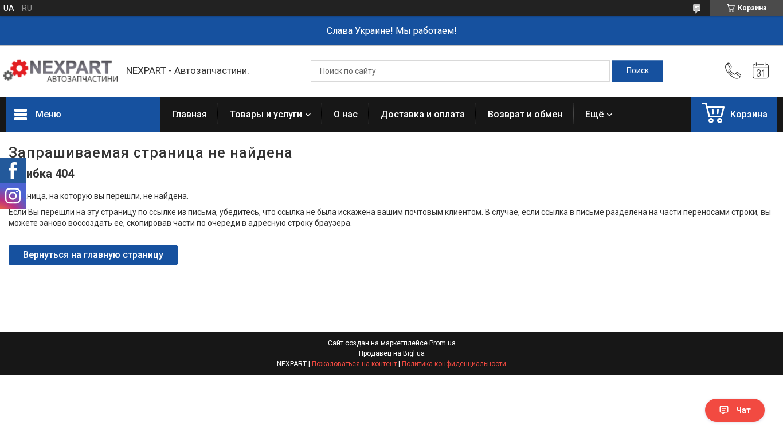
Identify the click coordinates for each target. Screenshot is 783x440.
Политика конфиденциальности (454, 364)
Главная (189, 114)
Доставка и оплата (423, 114)
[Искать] (637, 71)
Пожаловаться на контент (354, 364)
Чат (743, 410)
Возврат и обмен (525, 114)
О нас (346, 114)
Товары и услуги (266, 114)
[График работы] (761, 71)
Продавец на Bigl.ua (392, 353)
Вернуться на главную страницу (93, 254)
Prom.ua (442, 343)
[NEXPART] (60, 71)
